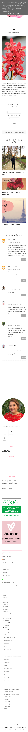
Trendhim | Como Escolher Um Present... (13, 173)
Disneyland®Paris (14, 490)
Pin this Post (15, 118)
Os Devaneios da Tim (8, 562)
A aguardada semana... (9, 677)
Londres (8, 485)
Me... (6, 480)
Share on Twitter (15, 115)
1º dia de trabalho (8, 653)
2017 (4, 604)
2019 (4, 600)
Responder (24, 259)
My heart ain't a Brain (8, 582)
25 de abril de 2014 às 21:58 (14, 289)
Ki (8, 302)
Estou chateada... (8, 668)
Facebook (5, 434)
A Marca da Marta (8, 553)
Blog (15, 480)
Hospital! (6, 634)
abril (6, 632)
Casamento (14, 485)
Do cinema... (7, 699)
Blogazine (4, 488)
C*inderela (12, 345)
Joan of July (6, 569)
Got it (18, 13)
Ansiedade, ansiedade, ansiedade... (12, 656)
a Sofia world (6, 566)
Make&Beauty (5, 490)
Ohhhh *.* (6, 643)
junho (6, 627)
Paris (3, 485)
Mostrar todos (19, 585)
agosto (6, 622)
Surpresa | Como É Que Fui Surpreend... (11, 193)
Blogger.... (6, 659)
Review (10, 483)
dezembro (7, 613)
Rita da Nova (6, 579)
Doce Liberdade (13, 266)
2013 (4, 708)
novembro (7, 616)
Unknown (11, 240)
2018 (4, 602)
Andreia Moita (7, 575)
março (6, 701)
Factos (6, 665)
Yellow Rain (6, 572)
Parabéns (6, 671)
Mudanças (6, 674)
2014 (4, 611)
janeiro (6, 706)
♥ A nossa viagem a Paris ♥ (11, 224)
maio (6, 629)
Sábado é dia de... (8, 640)
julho (6, 625)
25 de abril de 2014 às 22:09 (14, 304)
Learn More (11, 13)
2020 (4, 597)
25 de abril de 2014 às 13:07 (14, 269)
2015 (4, 609)
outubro (7, 618)
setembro (7, 620)
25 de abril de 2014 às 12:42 (14, 242)
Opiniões (15, 483)
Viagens (10, 480)
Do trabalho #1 (7, 649)
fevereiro (7, 704)
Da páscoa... (7, 662)
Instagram (11, 434)
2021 (4, 595)
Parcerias (4, 483)
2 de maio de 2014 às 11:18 (14, 348)
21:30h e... (6, 646)
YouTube (5, 440)
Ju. (9, 322)
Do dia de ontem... (8, 686)
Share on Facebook (14, 112)
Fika (4, 559)
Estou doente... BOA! (9, 637)
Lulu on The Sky (7, 556)
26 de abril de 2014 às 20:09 (14, 325)
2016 (4, 606)
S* (8, 287)
